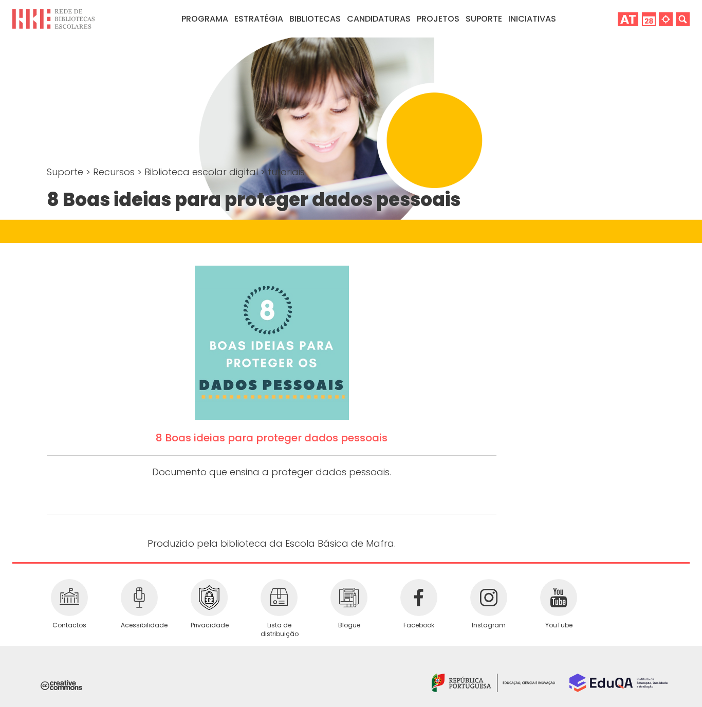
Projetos (438, 19)
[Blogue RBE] (348, 597)
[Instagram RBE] (488, 597)
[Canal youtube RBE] (558, 597)
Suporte (66, 171)
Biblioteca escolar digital (202, 171)
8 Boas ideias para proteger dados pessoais (271, 438)
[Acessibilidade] (139, 597)
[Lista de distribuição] (279, 597)
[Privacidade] (209, 597)
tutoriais (286, 171)
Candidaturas (379, 19)
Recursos (115, 171)
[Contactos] (69, 597)
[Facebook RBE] (418, 597)
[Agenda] (649, 19)
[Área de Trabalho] (628, 19)
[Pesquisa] (683, 19)
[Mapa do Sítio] (666, 19)
